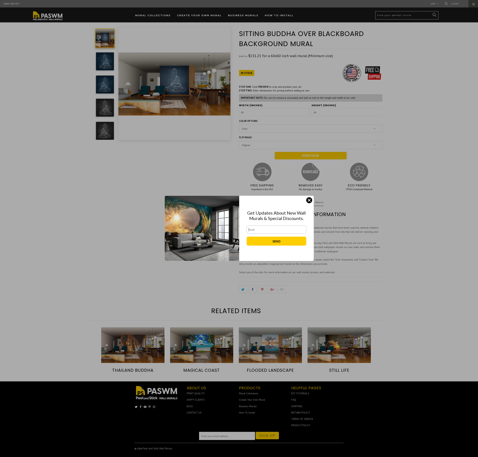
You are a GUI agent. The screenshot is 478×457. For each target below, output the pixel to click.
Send (276, 241)
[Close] (309, 200)
